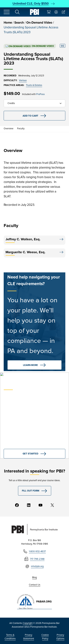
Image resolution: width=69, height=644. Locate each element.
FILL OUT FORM (30, 490)
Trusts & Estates (34, 85)
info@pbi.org (37, 566)
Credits (11, 103)
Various (23, 80)
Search (19, 22)
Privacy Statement (28, 636)
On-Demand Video (39, 22)
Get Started (30, 453)
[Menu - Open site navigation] (6, 12)
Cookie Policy (45, 636)
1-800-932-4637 (37, 551)
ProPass (40, 94)
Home (8, 22)
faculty (20, 128)
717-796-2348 (37, 559)
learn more (30, 365)
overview (8, 128)
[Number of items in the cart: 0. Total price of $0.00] (48, 11)
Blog (34, 577)
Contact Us (34, 584)
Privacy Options (60, 636)
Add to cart (30, 115)
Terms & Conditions (10, 636)
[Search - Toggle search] (17, 12)
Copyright (28, 623)
